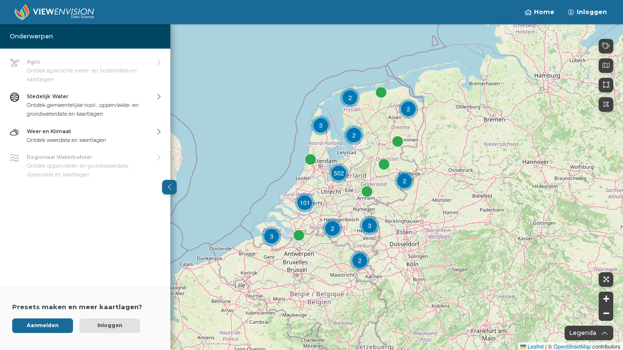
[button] (320, 125)
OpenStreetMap (572, 346)
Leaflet (535, 346)
